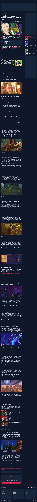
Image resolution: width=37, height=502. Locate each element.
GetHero (26, 493)
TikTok (14, 491)
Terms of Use (3, 493)
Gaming (2, 13)
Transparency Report (4, 495)
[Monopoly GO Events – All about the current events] (26, 50)
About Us (3, 491)
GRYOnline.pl (26, 494)
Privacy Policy (3, 494)
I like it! (12, 482)
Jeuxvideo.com (27, 495)
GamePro (26, 492)
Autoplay (18, 94)
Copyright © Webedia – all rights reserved (5, 500)
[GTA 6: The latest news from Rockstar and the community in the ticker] (26, 38)
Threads (14, 494)
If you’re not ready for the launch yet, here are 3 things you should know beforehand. (11, 468)
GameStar (26, 491)
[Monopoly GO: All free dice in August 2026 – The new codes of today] (26, 53)
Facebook (14, 492)
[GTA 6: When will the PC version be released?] (26, 42)
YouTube (14, 495)
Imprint (2, 492)
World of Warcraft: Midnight (8, 41)
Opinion (9, 13)
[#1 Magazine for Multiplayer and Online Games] (2, 1)
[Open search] (36, 1)
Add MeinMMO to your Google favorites (17, 21)
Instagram (14, 493)
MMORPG (6, 13)
